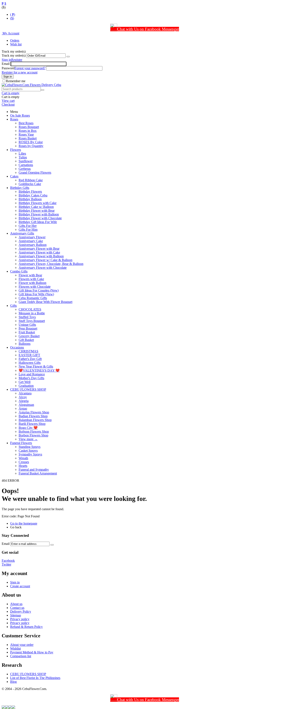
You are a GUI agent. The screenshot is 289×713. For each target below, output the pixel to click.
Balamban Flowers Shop (35, 420)
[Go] (68, 56)
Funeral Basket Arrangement (38, 473)
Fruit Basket (27, 332)
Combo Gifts (19, 271)
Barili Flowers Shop (32, 423)
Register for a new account (19, 72)
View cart (8, 100)
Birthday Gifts (19, 187)
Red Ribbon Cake (31, 180)
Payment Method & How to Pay (31, 652)
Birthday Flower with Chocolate (40, 218)
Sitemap (15, 615)
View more (28, 439)
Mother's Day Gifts (31, 378)
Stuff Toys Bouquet (32, 321)
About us (16, 604)
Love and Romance (32, 374)
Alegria (24, 401)
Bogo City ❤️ (28, 427)
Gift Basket (26, 340)
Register (16, 59)
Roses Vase (26, 134)
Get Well (24, 382)
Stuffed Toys (27, 317)
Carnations (26, 165)
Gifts (13, 305)
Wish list (16, 44)
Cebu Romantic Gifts (33, 298)
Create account (20, 586)
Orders (14, 40)
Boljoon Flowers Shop (34, 431)
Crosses (24, 462)
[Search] (42, 90)
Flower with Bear (30, 275)
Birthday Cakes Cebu (33, 195)
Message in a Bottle (32, 313)
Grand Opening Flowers (35, 172)
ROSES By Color (31, 142)
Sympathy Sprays (30, 454)
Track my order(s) (14, 55)
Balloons (24, 343)
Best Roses (26, 123)
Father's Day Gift (30, 359)
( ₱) (12, 14)
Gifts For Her (28, 226)
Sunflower (26, 161)
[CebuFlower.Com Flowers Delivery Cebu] (31, 85)
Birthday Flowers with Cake (37, 203)
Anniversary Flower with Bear (39, 248)
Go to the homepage (23, 523)
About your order (21, 644)
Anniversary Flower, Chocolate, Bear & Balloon (51, 264)
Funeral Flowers (21, 443)
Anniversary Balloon (33, 245)
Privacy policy (19, 619)
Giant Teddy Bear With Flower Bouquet (45, 302)
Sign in (6, 59)
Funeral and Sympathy (34, 469)
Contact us (17, 607)
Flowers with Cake (31, 279)
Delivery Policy (20, 611)
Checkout (8, 104)
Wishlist (15, 648)
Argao (23, 408)
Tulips (23, 157)
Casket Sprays (28, 450)
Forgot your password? (30, 68)
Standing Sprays (29, 447)
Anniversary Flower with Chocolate (43, 267)
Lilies (22, 153)
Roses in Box (28, 130)
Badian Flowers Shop (33, 416)
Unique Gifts (27, 324)
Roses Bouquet (29, 127)
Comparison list (20, 656)
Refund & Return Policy (26, 626)
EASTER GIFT (29, 355)
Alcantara (25, 393)
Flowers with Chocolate (35, 286)
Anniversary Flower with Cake (39, 252)
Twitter (6, 564)
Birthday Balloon (30, 199)
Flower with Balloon (32, 283)
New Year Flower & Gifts (36, 366)
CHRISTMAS (28, 351)
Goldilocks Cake (30, 184)
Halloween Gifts (30, 362)
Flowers (15, 149)
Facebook (8, 560)
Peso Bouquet (28, 328)
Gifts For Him (28, 229)
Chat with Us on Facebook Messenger (148, 29)
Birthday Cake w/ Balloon (36, 207)
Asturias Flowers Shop (34, 412)
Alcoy (23, 397)
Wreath (23, 458)
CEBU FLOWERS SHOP (28, 389)
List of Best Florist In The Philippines (35, 678)
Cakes (14, 176)
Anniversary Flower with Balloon (41, 256)
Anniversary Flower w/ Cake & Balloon (45, 260)
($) (12, 18)
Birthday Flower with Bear (37, 210)
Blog (13, 681)
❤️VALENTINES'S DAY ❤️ (39, 370)
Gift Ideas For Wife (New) (36, 294)
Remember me (15, 81)
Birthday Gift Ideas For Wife (38, 222)
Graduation (26, 385)
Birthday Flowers (30, 191)
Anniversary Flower (32, 237)
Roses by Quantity (31, 146)
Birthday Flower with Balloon (39, 214)
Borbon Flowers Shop (33, 435)
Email (6, 63)
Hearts (23, 466)
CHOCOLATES (30, 309)
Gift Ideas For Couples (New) (39, 290)
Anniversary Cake (31, 241)
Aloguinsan (26, 404)
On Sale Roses (20, 115)
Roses (14, 119)
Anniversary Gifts (22, 233)
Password (8, 68)
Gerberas (25, 168)
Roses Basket (28, 138)
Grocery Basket (29, 336)
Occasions (17, 347)
